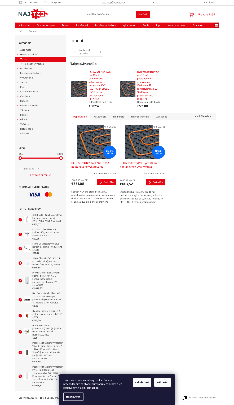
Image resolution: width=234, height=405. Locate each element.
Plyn (22, 87)
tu (97, 388)
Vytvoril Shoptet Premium (202, 398)
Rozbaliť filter (39, 175)
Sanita (23, 82)
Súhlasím (162, 382)
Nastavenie (73, 397)
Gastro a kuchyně (29, 54)
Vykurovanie (26, 78)
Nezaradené (26, 129)
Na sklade (31, 169)
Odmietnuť (142, 382)
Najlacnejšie (100, 117)
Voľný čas (25, 124)
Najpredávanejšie (140, 117)
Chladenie (25, 96)
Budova (24, 101)
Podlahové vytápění (34, 64)
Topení (24, 59)
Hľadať (142, 14)
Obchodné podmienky (113, 2)
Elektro (24, 115)
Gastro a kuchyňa (29, 105)
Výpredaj (24, 133)
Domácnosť (26, 68)
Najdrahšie (118, 117)
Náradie (24, 119)
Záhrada (24, 110)
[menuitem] (24, 25)
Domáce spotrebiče (30, 73)
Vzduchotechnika (29, 91)
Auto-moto (25, 50)
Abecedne (161, 117)
